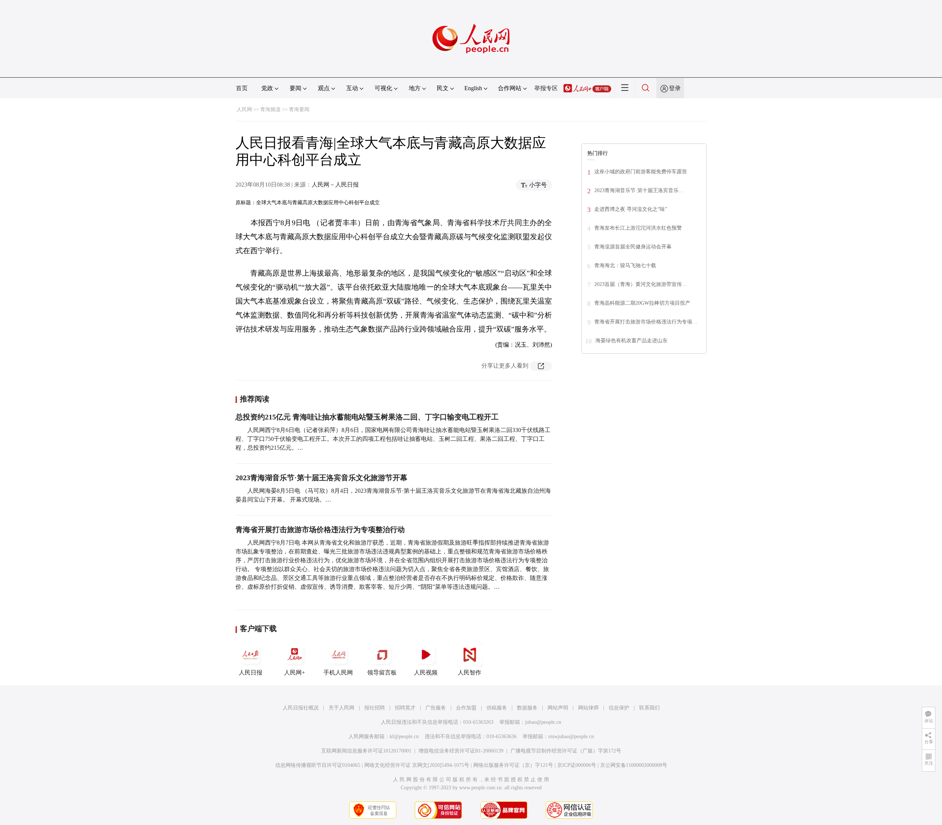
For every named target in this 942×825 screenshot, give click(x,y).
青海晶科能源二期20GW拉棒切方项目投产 (642, 303)
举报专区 (546, 88)
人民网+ (294, 672)
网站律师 (588, 708)
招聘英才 (405, 708)
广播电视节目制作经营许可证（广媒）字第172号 (565, 751)
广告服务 (435, 708)
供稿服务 (496, 708)
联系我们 (649, 708)
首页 (242, 88)
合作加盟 (466, 708)
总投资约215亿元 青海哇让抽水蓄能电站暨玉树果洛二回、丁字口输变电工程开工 (367, 417)
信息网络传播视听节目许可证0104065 (317, 765)
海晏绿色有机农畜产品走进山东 (631, 340)
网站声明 (558, 708)
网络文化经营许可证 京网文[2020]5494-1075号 (416, 765)
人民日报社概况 (301, 708)
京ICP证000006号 (576, 765)
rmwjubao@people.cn (571, 736)
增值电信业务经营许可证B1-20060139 (460, 751)
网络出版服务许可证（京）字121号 (513, 765)
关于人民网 (341, 708)
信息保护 (619, 708)
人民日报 (250, 672)
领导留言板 (382, 672)
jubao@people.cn (543, 722)
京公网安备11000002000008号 (633, 765)
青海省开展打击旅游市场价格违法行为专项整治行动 (320, 529)
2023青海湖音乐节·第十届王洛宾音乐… (639, 190)
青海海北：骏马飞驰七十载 (625, 265)
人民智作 (469, 672)
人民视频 (426, 672)
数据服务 (527, 708)
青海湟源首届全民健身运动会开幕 (633, 246)
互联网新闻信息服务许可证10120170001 (366, 751)
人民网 (244, 109)
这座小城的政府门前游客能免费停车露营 (640, 171)
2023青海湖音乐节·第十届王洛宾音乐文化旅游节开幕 (321, 478)
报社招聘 (374, 708)
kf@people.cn (404, 736)
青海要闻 (299, 109)
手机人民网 (338, 672)
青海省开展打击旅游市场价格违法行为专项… (645, 322)
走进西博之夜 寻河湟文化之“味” (630, 209)
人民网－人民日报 (335, 184)
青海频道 (270, 109)
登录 (675, 88)
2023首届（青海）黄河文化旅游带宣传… (640, 284)
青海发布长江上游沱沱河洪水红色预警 (638, 228)
